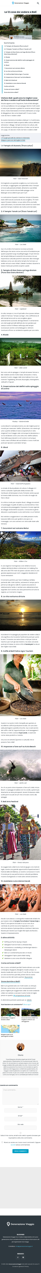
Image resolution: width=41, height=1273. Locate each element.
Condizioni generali (18, 1266)
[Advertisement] (20, 1187)
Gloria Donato (19, 37)
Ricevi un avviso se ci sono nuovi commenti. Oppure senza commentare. (22, 1143)
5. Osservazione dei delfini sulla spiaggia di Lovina (19, 61)
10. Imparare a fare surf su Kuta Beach (17, 77)
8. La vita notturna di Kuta (13, 71)
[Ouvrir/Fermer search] (38, 3)
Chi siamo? (35, 1264)
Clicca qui (26, 1005)
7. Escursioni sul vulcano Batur (14, 68)
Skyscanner (29, 977)
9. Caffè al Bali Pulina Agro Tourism (16, 74)
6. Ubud (6, 65)
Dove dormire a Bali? (11, 92)
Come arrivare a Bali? (11, 89)
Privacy (27, 1266)
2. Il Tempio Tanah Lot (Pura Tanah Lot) (17, 49)
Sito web (20, 1124)
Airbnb (29, 1000)
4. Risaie (7, 57)
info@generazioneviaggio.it (24, 1246)
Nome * (20, 1107)
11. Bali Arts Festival (10, 80)
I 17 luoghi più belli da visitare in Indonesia (15, 138)
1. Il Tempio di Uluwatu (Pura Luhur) (16, 46)
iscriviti (13, 1145)
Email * (20, 1116)
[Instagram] (23, 1258)
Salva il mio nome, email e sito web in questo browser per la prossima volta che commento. (20, 1136)
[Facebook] (18, 1258)
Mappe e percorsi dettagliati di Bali (13, 140)
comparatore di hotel (22, 995)
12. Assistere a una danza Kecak (15, 83)
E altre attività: (9, 86)
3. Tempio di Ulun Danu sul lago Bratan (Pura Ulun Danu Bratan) (19, 53)
